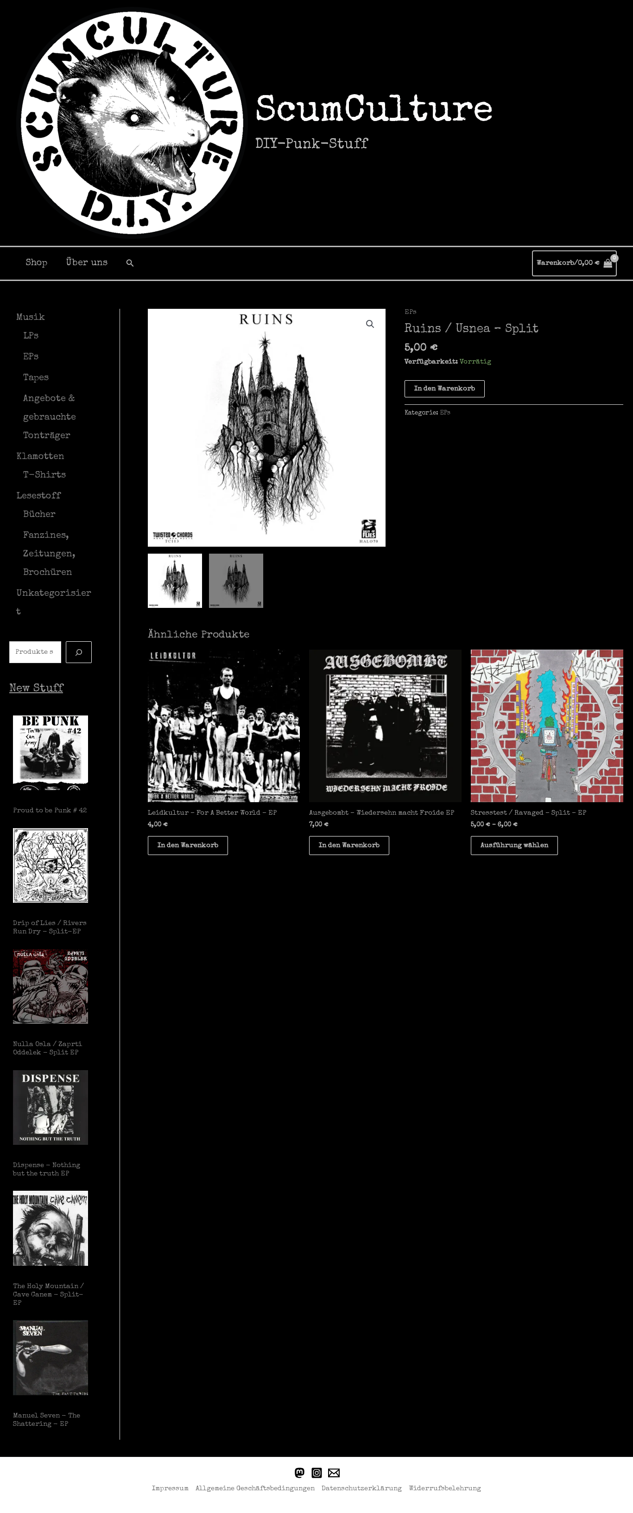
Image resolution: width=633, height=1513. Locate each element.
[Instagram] (317, 1473)
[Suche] (79, 652)
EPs (411, 312)
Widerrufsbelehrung (445, 1488)
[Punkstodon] (299, 1473)
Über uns (87, 263)
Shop (36, 263)
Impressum (170, 1488)
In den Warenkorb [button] (188, 845)
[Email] (334, 1473)
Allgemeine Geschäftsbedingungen (255, 1488)
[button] (130, 263)
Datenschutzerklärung (362, 1488)
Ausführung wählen (514, 845)
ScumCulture (374, 112)
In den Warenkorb (444, 388)
